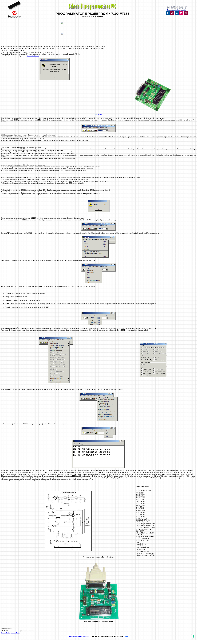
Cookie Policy (15, 633)
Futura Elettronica (33, 56)
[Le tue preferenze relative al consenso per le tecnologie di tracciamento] (193, 636)
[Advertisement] (152, 61)
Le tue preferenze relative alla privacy (107, 636)
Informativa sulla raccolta (79, 636)
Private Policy (5, 633)
